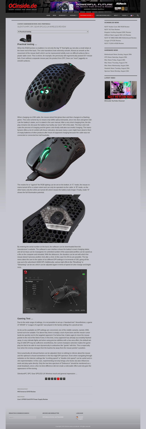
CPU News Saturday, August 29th (115, 57)
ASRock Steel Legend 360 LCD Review (117, 35)
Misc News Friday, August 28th (114, 60)
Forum (124, 15)
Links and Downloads (103, 15)
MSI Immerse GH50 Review (26, 390)
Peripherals (46, 24)
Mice (39, 24)
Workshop (62, 15)
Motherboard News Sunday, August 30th (118, 54)
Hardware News (111, 50)
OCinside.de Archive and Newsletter (53, 417)
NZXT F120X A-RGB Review (114, 43)
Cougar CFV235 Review (112, 40)
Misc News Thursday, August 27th (115, 63)
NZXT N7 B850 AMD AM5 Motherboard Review (120, 38)
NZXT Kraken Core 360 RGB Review (116, 27)
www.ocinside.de (74, 426)
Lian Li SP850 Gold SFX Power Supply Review (32, 398)
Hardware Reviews (86, 15)
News (54, 15)
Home (48, 15)
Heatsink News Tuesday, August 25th (116, 68)
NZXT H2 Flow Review (112, 29)
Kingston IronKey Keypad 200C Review (117, 32)
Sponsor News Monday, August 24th (116, 71)
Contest (20, 24)
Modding (73, 15)
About (116, 15)
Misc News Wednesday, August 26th (116, 65)
